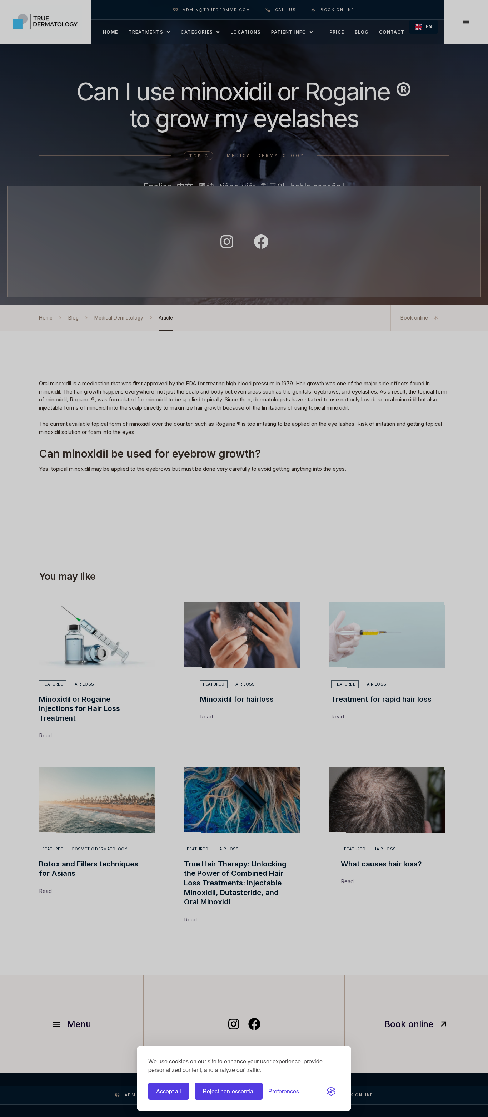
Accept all (168, 1091)
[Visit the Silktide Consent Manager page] (331, 1091)
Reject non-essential (229, 1091)
